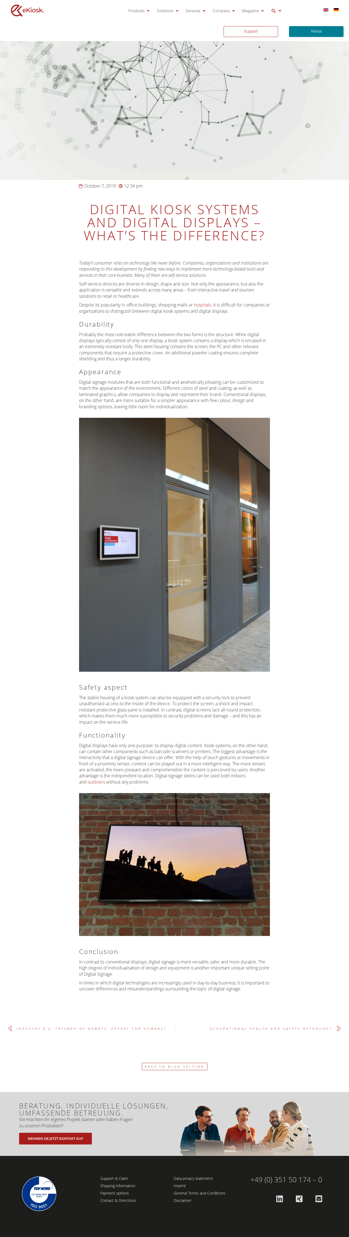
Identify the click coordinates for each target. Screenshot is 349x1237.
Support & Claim (114, 1178)
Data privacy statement (193, 1178)
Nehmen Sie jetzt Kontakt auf (55, 1138)
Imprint (180, 1185)
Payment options (114, 1193)
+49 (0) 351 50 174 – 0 (286, 1179)
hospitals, (203, 305)
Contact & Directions (118, 1200)
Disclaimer (182, 1200)
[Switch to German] (336, 9)
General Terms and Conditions (199, 1193)
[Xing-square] (299, 1198)
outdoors (96, 782)
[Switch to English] (326, 9)
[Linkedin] (279, 1198)
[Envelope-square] (318, 1198)
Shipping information (117, 1185)
